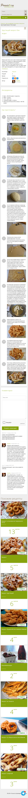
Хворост (4, 557)
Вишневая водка (7, 665)
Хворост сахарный (7, 773)
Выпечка (4, 524)
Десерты (4, 560)
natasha (18, 80)
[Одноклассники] (15, 78)
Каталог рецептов (7, 14)
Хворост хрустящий (8, 593)
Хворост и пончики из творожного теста (12, 521)
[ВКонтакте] (13, 78)
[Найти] (25, 11)
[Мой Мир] (17, 78)
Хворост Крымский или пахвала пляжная (14, 629)
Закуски (14, 71)
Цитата (24, 433)
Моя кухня (4, 17)
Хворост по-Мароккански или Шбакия (13, 737)
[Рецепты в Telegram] (23, 793)
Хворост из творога (8, 701)
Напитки (4, 668)
